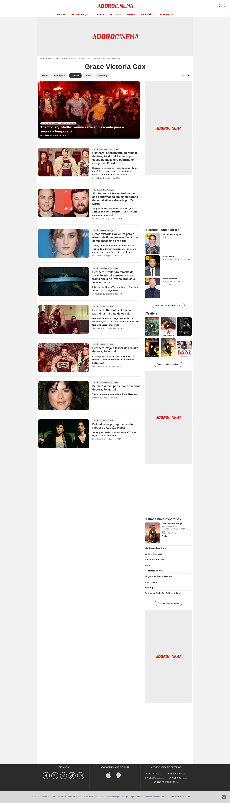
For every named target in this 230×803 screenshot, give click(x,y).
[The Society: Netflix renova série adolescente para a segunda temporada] (89, 110)
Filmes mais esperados (168, 603)
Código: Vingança (153, 554)
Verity (147, 565)
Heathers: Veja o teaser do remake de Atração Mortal (115, 350)
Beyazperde (175, 777)
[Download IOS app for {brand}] (110, 775)
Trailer (165, 536)
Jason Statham (170, 279)
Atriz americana (67, 59)
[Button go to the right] (188, 76)
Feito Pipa (150, 587)
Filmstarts (173, 773)
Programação (80, 14)
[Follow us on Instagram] (64, 775)
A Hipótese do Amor (154, 571)
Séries (131, 14)
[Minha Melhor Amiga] (152, 532)
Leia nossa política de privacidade (175, 797)
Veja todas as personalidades (168, 305)
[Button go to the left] (183, 76)
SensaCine (150, 777)
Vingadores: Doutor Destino (158, 576)
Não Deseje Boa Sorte (155, 548)
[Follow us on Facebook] (47, 775)
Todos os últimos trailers (168, 364)
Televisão (147, 14)
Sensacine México (163, 781)
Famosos (50, 59)
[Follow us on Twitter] (55, 775)
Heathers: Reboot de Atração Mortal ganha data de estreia (111, 312)
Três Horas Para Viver (155, 559)
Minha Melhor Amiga (172, 523)
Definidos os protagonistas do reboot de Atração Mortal (112, 426)
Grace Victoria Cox (82, 59)
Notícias (115, 14)
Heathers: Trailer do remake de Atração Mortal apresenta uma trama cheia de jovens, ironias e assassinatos (113, 277)
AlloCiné (150, 773)
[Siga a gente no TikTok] (73, 775)
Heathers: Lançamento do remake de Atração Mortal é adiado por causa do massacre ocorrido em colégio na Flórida (115, 158)
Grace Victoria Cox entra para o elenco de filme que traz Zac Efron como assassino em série (115, 237)
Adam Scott (168, 256)
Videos (100, 14)
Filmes (61, 14)
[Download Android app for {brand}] (119, 775)
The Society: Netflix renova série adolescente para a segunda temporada (82, 129)
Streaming (166, 14)
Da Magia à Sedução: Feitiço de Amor (163, 593)
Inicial (42, 59)
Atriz (57, 59)
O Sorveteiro (151, 582)
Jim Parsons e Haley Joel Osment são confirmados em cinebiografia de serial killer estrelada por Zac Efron (115, 198)
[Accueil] (115, 6)
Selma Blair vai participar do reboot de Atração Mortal (116, 388)
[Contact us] (81, 775)
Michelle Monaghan (172, 234)
